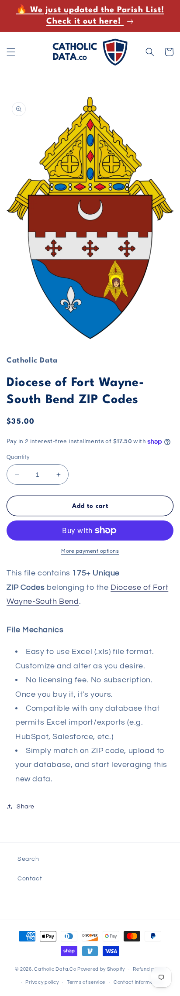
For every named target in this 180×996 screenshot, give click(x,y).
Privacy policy (42, 982)
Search (28, 859)
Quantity (18, 457)
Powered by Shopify (101, 968)
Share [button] (26, 807)
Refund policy (149, 969)
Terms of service (86, 982)
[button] (11, 52)
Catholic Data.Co (55, 968)
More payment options (90, 551)
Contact (29, 879)
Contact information (138, 982)
